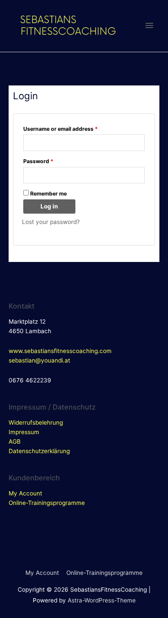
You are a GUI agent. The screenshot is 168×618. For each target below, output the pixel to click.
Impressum (24, 432)
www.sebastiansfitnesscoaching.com (60, 350)
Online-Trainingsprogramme (47, 502)
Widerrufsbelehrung (36, 422)
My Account (25, 493)
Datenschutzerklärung (39, 451)
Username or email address (60, 129)
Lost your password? (51, 221)
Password (38, 161)
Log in (49, 206)
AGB (15, 441)
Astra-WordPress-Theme (102, 600)
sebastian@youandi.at (39, 360)
